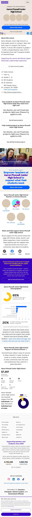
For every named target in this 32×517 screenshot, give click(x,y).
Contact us (18, 437)
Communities (19, 429)
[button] (4, 252)
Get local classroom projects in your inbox (16, 483)
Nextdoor (27, 254)
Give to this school (16, 27)
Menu (27, 2)
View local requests (10, 89)
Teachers (21, 490)
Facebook (12, 254)
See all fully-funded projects (16, 142)
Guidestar (26, 458)
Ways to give (5, 437)
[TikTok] (23, 479)
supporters (8, 463)
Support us (4, 432)
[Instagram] (9, 479)
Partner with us (5, 429)
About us (18, 422)
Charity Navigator (16, 458)
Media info (18, 434)
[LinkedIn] (13, 479)
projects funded (23, 463)
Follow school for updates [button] (17, 66)
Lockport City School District (16, 6)
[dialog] (16, 507)
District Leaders (18, 492)
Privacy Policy (11, 506)
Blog (17, 432)
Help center (16, 417)
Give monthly (5, 424)
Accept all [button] (16, 514)
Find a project (5, 422)
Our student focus (20, 424)
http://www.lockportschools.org (13, 92)
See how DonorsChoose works (16, 279)
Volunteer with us (6, 434)
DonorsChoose (4, 2)
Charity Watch (6, 458)
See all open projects (16, 120)
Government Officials (16, 494)
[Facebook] (18, 479)
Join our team (19, 427)
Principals (8, 492)
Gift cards (4, 427)
